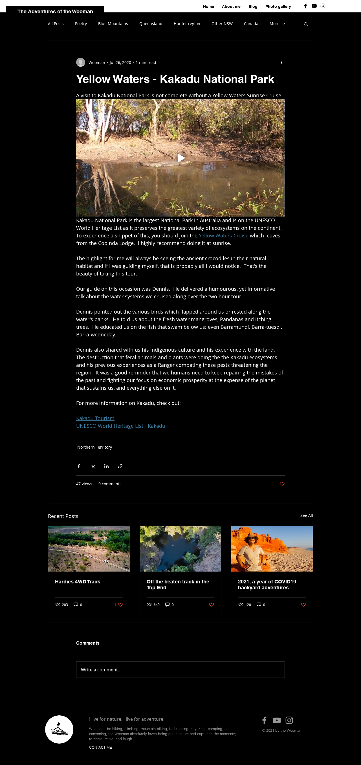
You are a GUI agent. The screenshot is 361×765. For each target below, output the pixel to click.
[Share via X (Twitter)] (92, 466)
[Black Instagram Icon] (323, 6)
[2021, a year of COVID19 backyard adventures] (272, 549)
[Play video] (180, 158)
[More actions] (281, 62)
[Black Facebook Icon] (305, 6)
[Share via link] (120, 466)
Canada (251, 23)
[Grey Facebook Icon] (264, 720)
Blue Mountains (113, 23)
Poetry (81, 23)
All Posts (56, 23)
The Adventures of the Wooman (55, 11)
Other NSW (222, 23)
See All (306, 515)
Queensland (150, 23)
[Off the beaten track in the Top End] (180, 549)
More (274, 23)
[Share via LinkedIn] (106, 466)
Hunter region (187, 23)
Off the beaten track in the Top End (178, 584)
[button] (306, 23)
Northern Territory (94, 447)
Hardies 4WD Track (77, 582)
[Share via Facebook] (79, 466)
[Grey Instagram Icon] (289, 720)
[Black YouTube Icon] (314, 6)
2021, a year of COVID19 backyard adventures (267, 584)
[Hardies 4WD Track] (89, 549)
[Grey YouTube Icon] (277, 720)
